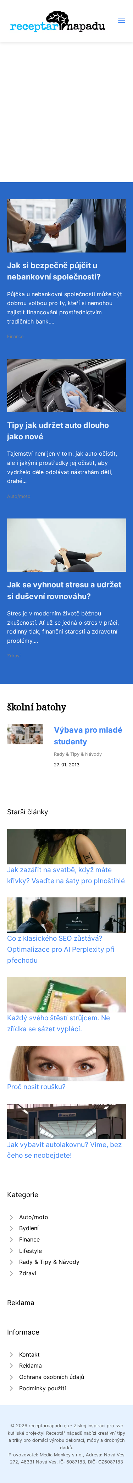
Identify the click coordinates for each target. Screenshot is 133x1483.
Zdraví (14, 655)
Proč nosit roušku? (36, 1086)
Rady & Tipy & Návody (78, 754)
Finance (15, 336)
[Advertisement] (66, 112)
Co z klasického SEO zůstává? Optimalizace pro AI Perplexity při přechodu (61, 949)
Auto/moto (19, 496)
